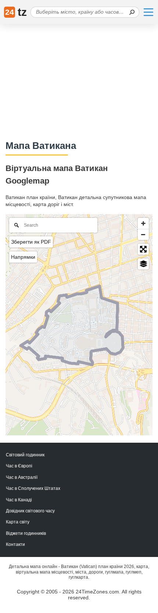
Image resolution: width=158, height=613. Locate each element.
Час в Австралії (21, 477)
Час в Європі (19, 466)
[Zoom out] (143, 234)
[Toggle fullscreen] (143, 249)
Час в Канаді (19, 499)
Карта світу (17, 522)
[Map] (79, 324)
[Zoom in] (143, 223)
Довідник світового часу (30, 510)
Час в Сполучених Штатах (33, 488)
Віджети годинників (26, 533)
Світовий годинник (25, 454)
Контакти (15, 544)
